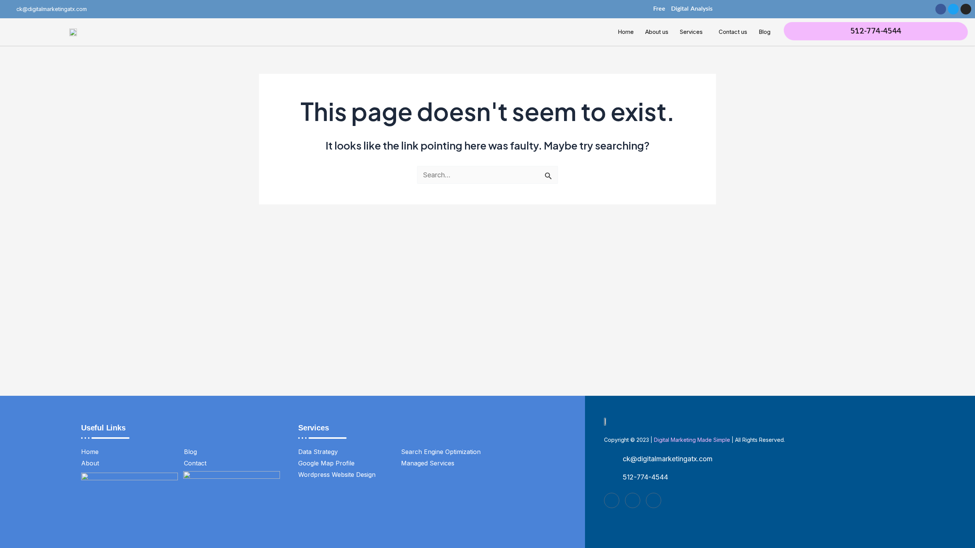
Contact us (733, 31)
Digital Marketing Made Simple (692, 439)
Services (691, 31)
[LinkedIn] (653, 500)
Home (626, 31)
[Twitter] (632, 500)
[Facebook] (611, 500)
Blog (764, 31)
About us (656, 31)
